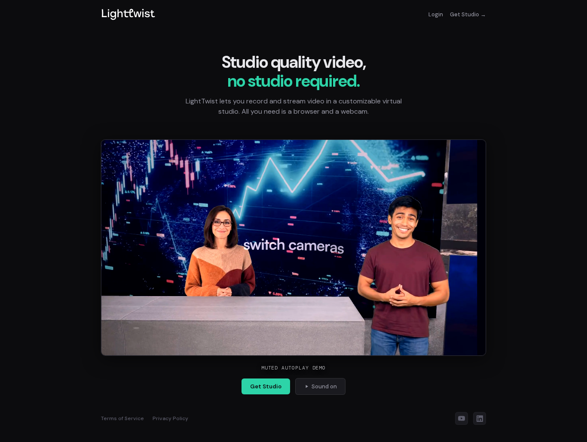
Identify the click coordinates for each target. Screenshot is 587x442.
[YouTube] (461, 418)
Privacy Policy (170, 418)
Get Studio (265, 386)
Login (435, 14)
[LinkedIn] (479, 418)
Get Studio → (468, 14)
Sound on (324, 386)
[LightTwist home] (128, 14)
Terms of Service (122, 418)
